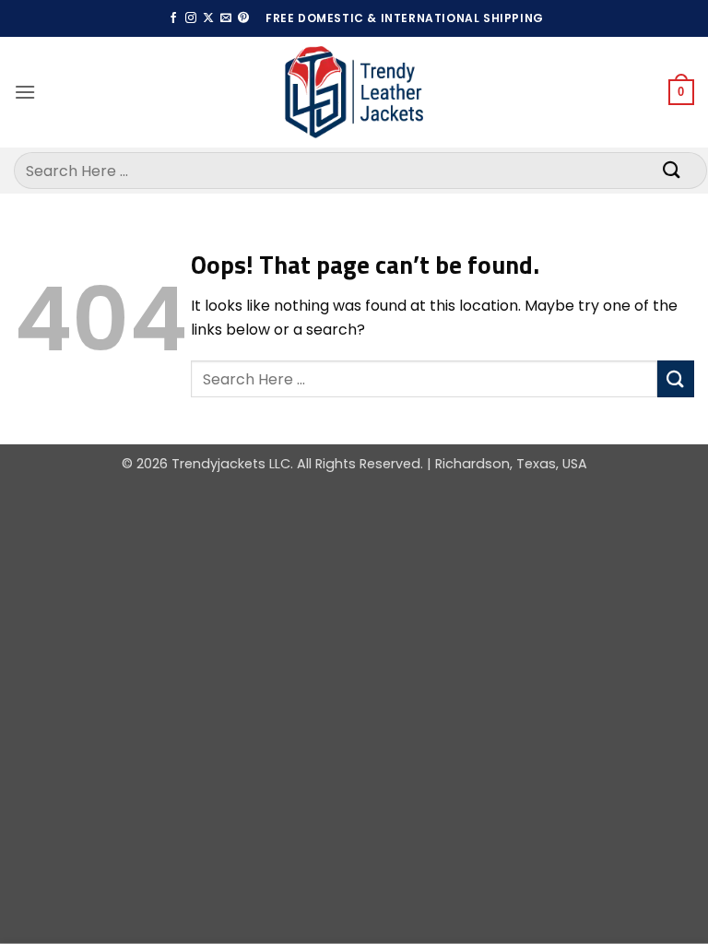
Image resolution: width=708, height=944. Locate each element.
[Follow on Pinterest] (243, 18)
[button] (25, 91)
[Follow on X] (208, 18)
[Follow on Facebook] (173, 18)
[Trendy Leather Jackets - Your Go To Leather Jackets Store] (354, 92)
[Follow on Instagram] (190, 18)
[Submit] (672, 170)
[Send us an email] (225, 18)
